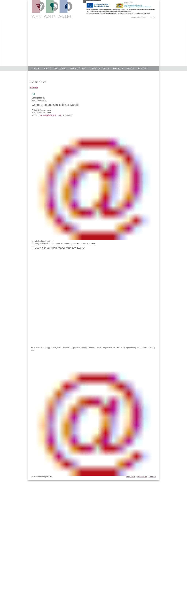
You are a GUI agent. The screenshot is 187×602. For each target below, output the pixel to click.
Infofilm (118, 68)
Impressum (130, 477)
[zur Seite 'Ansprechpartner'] (120, 13)
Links (152, 17)
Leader (36, 68)
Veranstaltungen (99, 68)
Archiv (130, 68)
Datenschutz (142, 477)
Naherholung (77, 68)
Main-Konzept (39, 74)
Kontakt (143, 68)
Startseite (34, 87)
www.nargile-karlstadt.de (50, 115)
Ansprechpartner (138, 17)
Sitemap (152, 477)
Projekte (60, 68)
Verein (47, 68)
